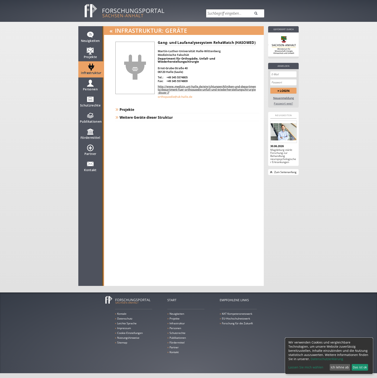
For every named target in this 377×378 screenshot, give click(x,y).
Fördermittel (90, 138)
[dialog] (329, 356)
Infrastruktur (91, 73)
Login (285, 91)
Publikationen (91, 121)
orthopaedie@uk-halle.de (175, 97)
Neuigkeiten (90, 41)
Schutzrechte (90, 105)
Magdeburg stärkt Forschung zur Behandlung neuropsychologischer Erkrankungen (283, 156)
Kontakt (90, 170)
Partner (90, 154)
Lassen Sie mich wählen (305, 367)
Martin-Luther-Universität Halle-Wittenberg (189, 51)
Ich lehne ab (340, 367)
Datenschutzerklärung (327, 359)
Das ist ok (360, 367)
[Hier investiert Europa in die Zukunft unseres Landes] (283, 45)
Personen (90, 89)
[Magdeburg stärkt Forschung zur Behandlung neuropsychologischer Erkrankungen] (283, 132)
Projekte (90, 57)
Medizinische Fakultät (173, 55)
